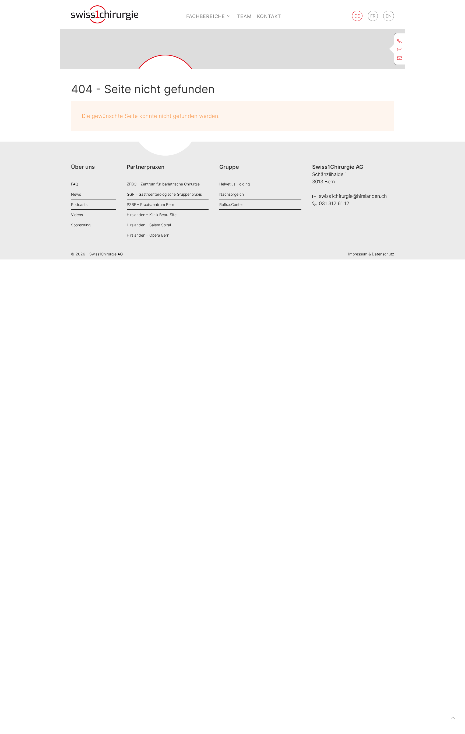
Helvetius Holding (234, 184)
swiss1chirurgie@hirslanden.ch (353, 196)
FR (372, 16)
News (76, 194)
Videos (77, 214)
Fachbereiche (205, 16)
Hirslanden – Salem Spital (149, 225)
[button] (453, 722)
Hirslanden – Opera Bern (148, 235)
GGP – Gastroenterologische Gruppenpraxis (164, 194)
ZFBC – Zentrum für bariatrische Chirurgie (163, 184)
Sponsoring (80, 225)
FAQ (74, 184)
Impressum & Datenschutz (371, 254)
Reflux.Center (231, 204)
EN (389, 16)
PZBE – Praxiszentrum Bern (150, 204)
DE (357, 16)
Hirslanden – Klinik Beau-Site (152, 214)
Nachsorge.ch (231, 194)
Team (244, 16)
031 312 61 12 (334, 203)
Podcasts (79, 204)
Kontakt (269, 16)
